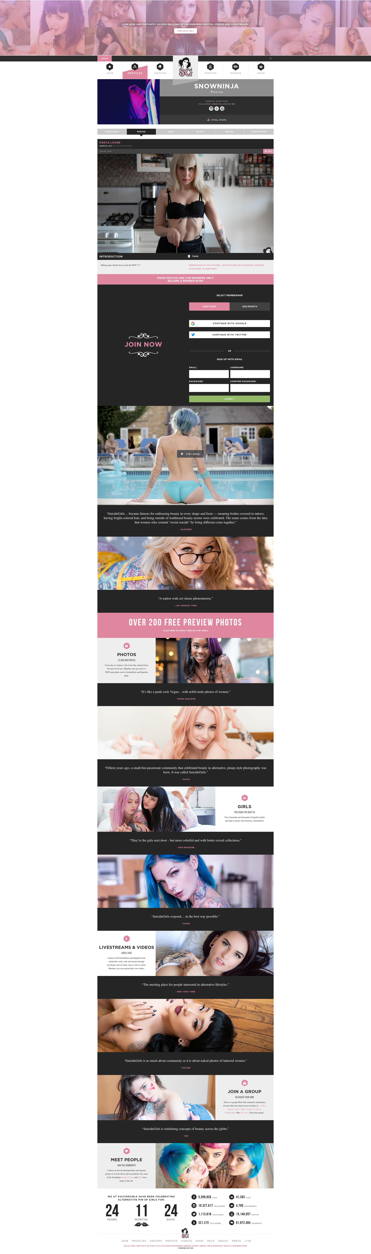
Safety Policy (151, 1246)
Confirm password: (243, 381)
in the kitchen (212, 265)
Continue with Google (229, 323)
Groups (160, 73)
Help (211, 1241)
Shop (261, 73)
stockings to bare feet (203, 269)
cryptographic (124, 146)
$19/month (249, 306)
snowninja (216, 86)
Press (236, 1241)
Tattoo (237, 1109)
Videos (235, 73)
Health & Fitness (254, 1109)
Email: (193, 367)
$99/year (209, 306)
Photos (211, 73)
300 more (244, 1112)
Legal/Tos (127, 1246)
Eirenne (131, 1177)
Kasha (123, 1177)
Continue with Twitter (229, 335)
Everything (112, 132)
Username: (237, 367)
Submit (229, 399)
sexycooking (245, 265)
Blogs (200, 132)
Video (171, 132)
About (223, 1241)
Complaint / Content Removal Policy (211, 1246)
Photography (230, 1112)
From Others (259, 132)
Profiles (135, 73)
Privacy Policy (140, 1246)
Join (109, 73)
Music (243, 1109)
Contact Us (227, 1246)
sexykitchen (229, 265)
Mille (140, 1177)
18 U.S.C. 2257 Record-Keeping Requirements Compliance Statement (177, 1246)
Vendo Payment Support (239, 1246)
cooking (259, 265)
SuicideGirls (185, 58)
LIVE (248, 1241)
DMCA (133, 1246)
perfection (195, 265)
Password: (196, 381)
